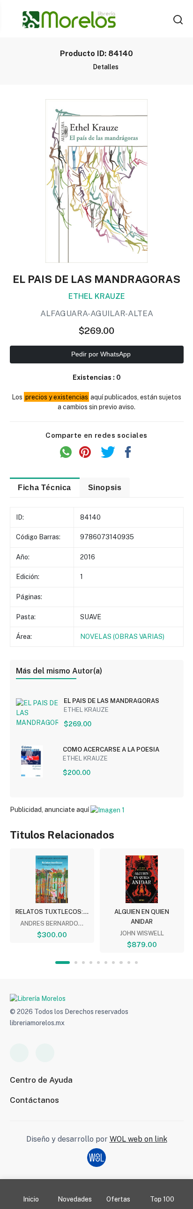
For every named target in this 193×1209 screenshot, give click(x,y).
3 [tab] (83, 962)
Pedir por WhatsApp (100, 354)
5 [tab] (98, 962)
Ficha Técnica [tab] (44, 487)
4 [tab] (90, 962)
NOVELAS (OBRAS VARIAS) (122, 636)
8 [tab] (120, 962)
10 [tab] (136, 962)
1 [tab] (62, 962)
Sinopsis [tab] (105, 487)
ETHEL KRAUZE (96, 296)
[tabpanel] (52, 895)
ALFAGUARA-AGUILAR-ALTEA (96, 313)
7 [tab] (113, 962)
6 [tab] (105, 962)
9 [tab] (128, 962)
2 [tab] (75, 962)
